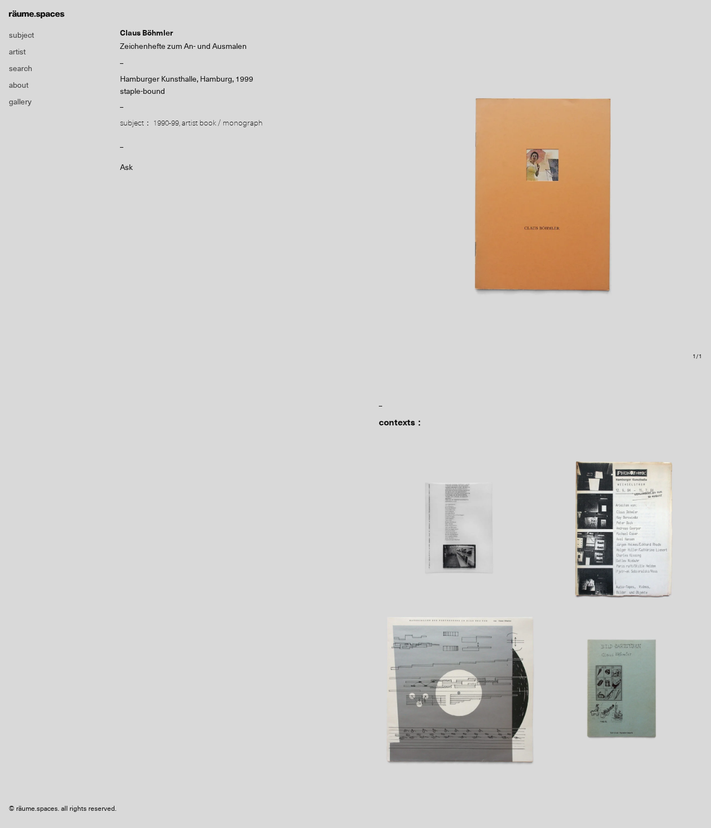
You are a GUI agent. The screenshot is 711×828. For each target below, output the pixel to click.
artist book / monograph (222, 123)
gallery (20, 102)
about (18, 85)
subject (21, 35)
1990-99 (166, 123)
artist (17, 52)
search (20, 68)
